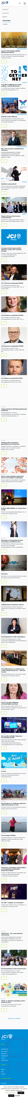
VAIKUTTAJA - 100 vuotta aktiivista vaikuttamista (11, 934)
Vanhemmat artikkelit (14, 1018)
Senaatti (3, 1074)
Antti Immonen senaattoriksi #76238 (12, 346)
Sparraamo (4, 574)
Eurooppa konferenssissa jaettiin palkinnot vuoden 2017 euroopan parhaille (11, 249)
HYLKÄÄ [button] (11, 1095)
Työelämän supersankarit (8, 184)
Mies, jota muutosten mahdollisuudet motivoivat (12, 149)
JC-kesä (3, 771)
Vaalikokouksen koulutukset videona (12, 605)
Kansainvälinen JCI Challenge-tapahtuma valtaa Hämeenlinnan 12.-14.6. (13, 804)
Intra (2, 1072)
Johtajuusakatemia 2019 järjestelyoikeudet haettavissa (14, 409)
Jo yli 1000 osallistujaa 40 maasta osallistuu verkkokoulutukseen (11, 85)
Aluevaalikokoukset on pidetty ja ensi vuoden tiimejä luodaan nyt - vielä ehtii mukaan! (13, 670)
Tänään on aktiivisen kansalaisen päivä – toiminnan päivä (13, 1001)
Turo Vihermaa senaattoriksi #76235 (12, 283)
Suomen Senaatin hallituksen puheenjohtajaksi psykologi (10, 703)
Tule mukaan (4, 1051)
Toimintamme (4, 1049)
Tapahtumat (4, 1053)
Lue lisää (17, 1095)
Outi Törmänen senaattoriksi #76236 (12, 315)
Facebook (3, 1083)
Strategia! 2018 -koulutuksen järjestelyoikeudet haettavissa (10, 443)
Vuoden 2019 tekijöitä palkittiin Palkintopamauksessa (10, 51)
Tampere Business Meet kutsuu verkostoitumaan (10, 217)
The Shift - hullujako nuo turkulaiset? (12, 903)
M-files (3, 1069)
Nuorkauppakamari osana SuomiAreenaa (13, 969)
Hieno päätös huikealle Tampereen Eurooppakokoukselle (11, 736)
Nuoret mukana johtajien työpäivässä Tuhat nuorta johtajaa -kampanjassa (12, 477)
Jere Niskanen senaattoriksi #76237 (12, 378)
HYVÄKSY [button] (21, 1093)
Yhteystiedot (4, 1060)
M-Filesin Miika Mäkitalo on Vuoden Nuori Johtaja (13, 509)
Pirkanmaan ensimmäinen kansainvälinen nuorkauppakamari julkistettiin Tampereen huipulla (13, 869)
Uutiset (3, 1058)
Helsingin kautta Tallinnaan (9, 117)
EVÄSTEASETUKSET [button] (10, 1093)
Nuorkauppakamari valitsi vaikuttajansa (13, 637)
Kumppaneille (4, 1056)
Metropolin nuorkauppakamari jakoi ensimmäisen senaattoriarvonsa (12, 541)
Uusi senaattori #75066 (8, 835)
